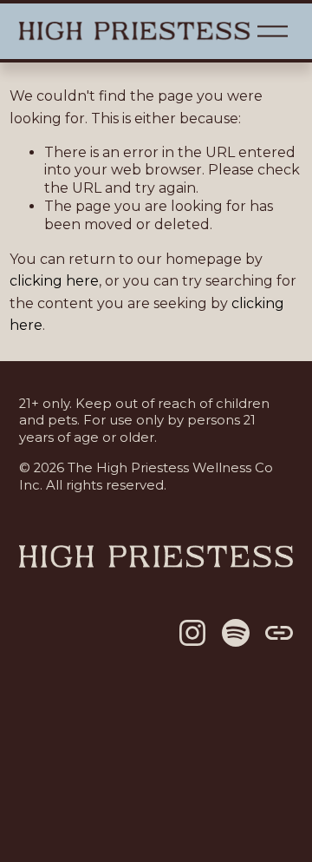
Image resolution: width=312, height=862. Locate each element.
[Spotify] (236, 633)
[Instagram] (192, 633)
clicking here (54, 281)
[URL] (279, 633)
